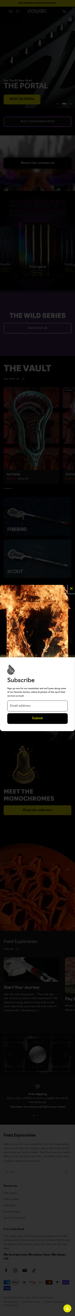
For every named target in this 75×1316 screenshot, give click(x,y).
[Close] (71, 589)
